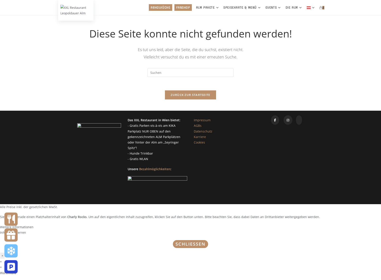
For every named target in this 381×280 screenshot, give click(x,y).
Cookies (199, 142)
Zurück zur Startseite (190, 95)
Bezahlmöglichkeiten (154, 169)
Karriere (200, 137)
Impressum (202, 120)
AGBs (198, 125)
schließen (190, 244)
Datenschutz (203, 131)
